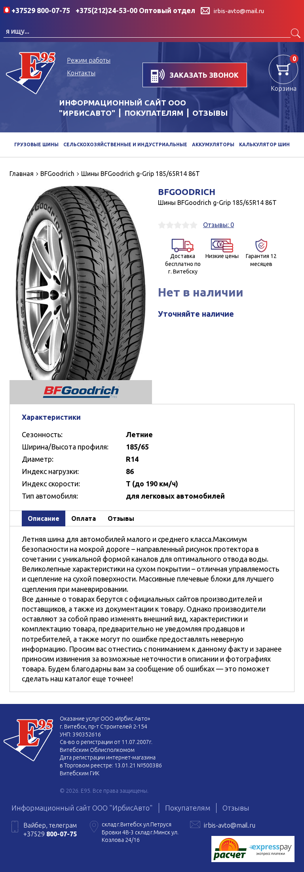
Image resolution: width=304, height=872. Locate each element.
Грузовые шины (36, 144)
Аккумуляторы (213, 144)
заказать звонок (203, 75)
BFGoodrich (186, 192)
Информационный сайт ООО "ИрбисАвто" (82, 808)
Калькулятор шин (264, 144)
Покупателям (153, 113)
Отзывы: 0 (218, 224)
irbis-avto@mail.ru (229, 825)
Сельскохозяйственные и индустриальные (125, 144)
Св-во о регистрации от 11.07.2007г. (106, 742)
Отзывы (210, 113)
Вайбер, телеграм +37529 (50, 830)
